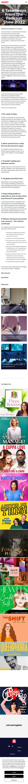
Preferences (14, 780)
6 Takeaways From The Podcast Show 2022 (14, 16)
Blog (19, 751)
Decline (14, 776)
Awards (12, 754)
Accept (14, 772)
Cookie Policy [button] (13, 766)
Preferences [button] (21, 767)
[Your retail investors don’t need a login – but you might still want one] (14, 356)
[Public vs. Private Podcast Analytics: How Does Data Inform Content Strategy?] (14, 329)
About (20, 747)
